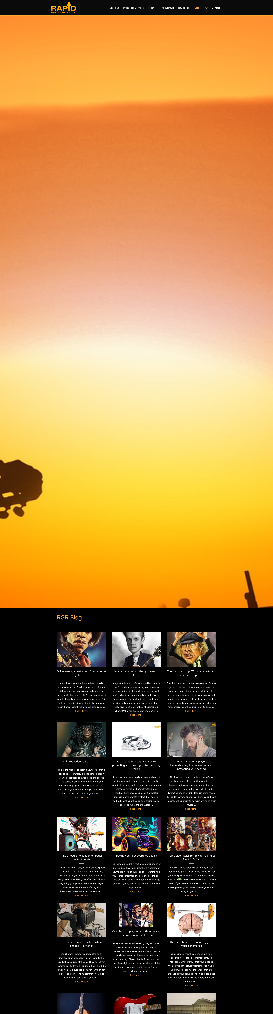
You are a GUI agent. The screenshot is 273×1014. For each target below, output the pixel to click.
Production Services (133, 7)
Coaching (114, 7)
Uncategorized (81, 925)
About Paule (168, 7)
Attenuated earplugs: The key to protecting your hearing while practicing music (136, 738)
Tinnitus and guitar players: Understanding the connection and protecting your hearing (191, 738)
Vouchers (153, 7)
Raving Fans (184, 7)
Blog (197, 7)
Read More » (81, 711)
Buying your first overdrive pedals (136, 832)
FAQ (206, 7)
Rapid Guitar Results (81, 655)
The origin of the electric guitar (191, 1008)
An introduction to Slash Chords (81, 738)
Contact (216, 7)
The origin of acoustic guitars (81, 1008)
